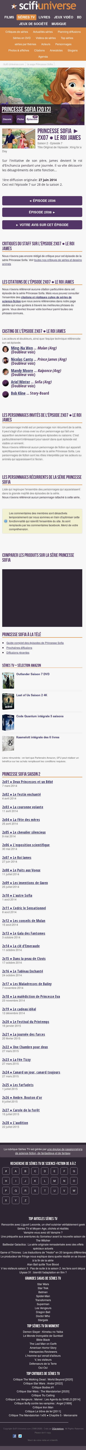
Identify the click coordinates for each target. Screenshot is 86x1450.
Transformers (43, 1300)
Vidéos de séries (46, 38)
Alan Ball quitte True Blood (43, 1264)
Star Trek (43, 1288)
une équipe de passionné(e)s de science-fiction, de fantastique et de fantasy (48, 1151)
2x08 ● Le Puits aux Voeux (21, 870)
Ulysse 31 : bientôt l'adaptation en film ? (43, 1272)
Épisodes (32, 118)
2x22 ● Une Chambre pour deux (25, 1047)
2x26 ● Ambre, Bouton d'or (22, 1097)
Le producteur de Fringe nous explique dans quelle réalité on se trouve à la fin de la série (43, 1258)
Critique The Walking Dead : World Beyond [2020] (43, 1379)
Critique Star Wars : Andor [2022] (43, 1383)
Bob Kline (18, 393)
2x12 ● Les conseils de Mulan (23, 920)
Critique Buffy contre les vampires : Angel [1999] (43, 1403)
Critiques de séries (17, 31)
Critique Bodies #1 (43, 1387)
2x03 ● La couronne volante (22, 807)
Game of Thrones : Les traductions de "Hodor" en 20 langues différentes (43, 1252)
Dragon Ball (43, 1312)
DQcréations (58, 1428)
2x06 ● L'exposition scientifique (26, 844)
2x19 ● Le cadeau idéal (19, 1009)
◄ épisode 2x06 (42, 200)
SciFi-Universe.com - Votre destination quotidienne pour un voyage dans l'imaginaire (43, 6)
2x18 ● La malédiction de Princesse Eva (31, 996)
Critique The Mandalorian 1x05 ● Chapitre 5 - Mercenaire (43, 1415)
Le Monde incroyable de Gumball (43, 1335)
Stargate (43, 1320)
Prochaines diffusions (19, 647)
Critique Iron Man (43, 1407)
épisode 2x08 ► (42, 212)
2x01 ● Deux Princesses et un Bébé (27, 781)
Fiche (20, 119)
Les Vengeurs (43, 1308)
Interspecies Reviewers (43, 1351)
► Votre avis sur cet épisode (42, 224)
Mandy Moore (22, 370)
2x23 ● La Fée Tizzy (16, 1059)
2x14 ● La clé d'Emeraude (21, 945)
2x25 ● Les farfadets (18, 1084)
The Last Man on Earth (43, 1343)
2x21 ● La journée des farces (23, 1034)
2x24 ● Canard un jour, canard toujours (31, 1072)
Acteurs (45, 44)
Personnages (63, 44)
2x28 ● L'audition (15, 1122)
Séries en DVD (22, 38)
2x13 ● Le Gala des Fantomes (23, 933)
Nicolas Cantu (22, 359)
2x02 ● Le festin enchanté (21, 794)
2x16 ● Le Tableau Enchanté (22, 971)
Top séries (67, 38)
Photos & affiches (18, 50)
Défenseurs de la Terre (43, 1363)
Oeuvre (7, 119)
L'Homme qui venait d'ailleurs (43, 1355)
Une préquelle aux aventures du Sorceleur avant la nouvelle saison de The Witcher (43, 1238)
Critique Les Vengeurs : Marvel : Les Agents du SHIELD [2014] (43, 1399)
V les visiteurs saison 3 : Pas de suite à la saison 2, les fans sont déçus (43, 1268)
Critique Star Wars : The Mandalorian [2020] (43, 1391)
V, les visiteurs (43, 1359)
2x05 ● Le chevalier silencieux (24, 832)
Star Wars (43, 1284)
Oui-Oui (43, 1367)
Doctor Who (43, 1316)
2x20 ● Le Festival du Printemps (25, 1021)
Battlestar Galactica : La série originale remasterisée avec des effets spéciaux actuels (43, 1246)
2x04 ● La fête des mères (21, 819)
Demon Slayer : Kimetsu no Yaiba (43, 1331)
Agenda (43, 56)
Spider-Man (43, 1296)
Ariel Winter (20, 381)
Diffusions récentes (17, 652)
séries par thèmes (25, 44)
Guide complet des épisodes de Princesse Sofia (35, 643)
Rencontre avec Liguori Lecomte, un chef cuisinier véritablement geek (43, 1224)
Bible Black (43, 1339)
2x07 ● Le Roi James (16, 857)
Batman (43, 1292)
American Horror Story (43, 1347)
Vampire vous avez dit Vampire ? (43, 1232)
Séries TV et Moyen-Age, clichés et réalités (43, 1228)
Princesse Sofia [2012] (26, 109)
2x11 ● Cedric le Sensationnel (24, 908)
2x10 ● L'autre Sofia (17, 895)
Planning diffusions (69, 31)
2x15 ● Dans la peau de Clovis (24, 958)
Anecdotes (56, 50)
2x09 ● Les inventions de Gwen (25, 882)
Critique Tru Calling (43, 1395)
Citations (39, 50)
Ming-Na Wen (22, 348)
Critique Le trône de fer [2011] (43, 1411)
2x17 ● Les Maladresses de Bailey (27, 983)
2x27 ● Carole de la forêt (21, 1110)
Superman (43, 1304)
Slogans (73, 50)
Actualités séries (43, 31)
